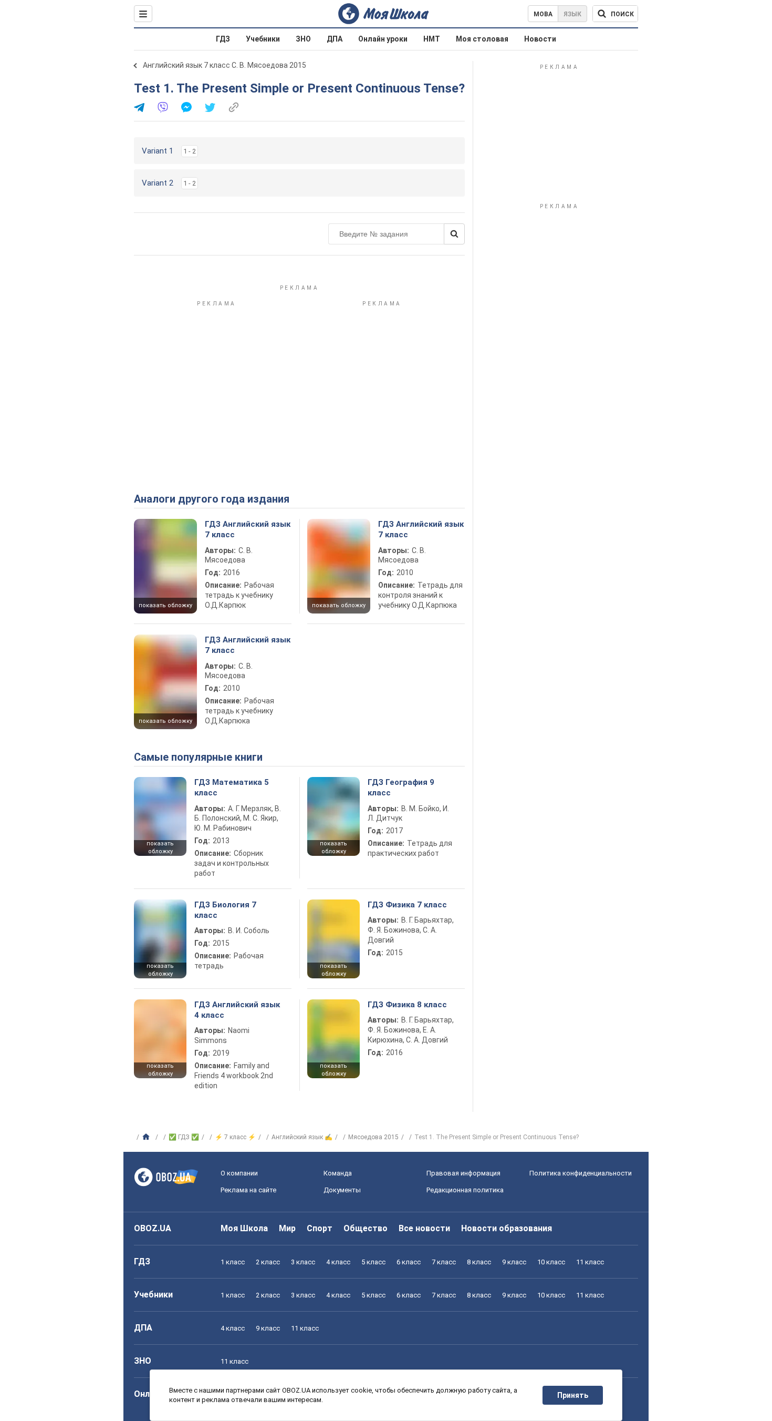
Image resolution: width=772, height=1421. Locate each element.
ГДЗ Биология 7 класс (225, 910)
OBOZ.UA (152, 1228)
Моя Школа (244, 1228)
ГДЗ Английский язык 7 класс (247, 529)
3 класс (303, 1262)
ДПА (334, 39)
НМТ (431, 39)
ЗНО (303, 39)
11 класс (590, 1262)
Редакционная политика (465, 1190)
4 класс (338, 1262)
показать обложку (165, 605)
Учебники (263, 39)
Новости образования (506, 1228)
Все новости (424, 1228)
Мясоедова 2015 (373, 1137)
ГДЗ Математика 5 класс (231, 788)
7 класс (444, 1262)
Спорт (319, 1228)
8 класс (479, 1262)
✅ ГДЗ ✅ (184, 1137)
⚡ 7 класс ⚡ (235, 1137)
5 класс (373, 1262)
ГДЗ (223, 39)
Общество (365, 1228)
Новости (540, 39)
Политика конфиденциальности (580, 1173)
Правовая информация (463, 1173)
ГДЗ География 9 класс (401, 788)
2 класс (268, 1262)
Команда (338, 1173)
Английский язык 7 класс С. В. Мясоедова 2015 (224, 65)
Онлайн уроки (383, 39)
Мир (287, 1228)
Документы (342, 1190)
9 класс (514, 1262)
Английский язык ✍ (302, 1137)
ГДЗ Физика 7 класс (407, 904)
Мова (543, 14)
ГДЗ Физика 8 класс (407, 1004)
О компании (239, 1173)
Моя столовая (482, 39)
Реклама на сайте (248, 1190)
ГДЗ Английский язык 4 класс (237, 1010)
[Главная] (147, 1137)
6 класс (409, 1262)
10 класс (551, 1262)
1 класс (233, 1262)
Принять (572, 1395)
